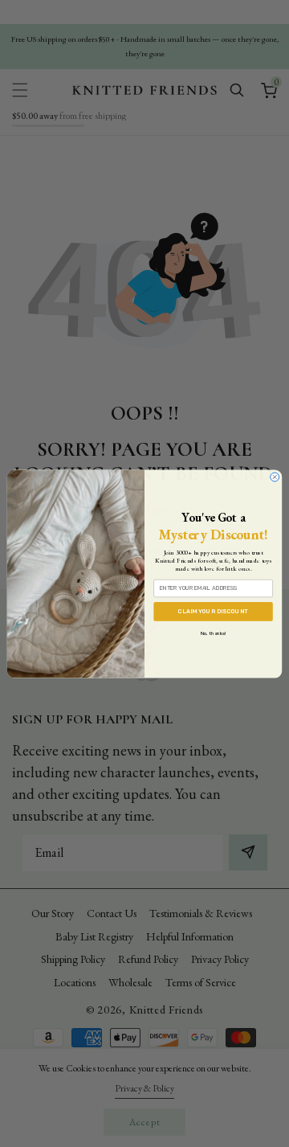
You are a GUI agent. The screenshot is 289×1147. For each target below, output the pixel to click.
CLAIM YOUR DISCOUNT (213, 611)
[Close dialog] (275, 477)
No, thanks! (213, 633)
